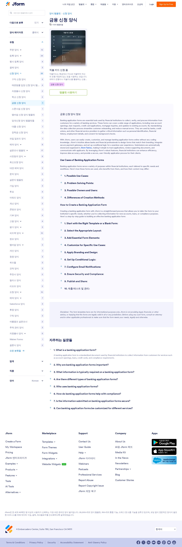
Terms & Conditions (15, 542)
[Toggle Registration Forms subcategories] (20, 55)
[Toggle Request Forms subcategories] (20, 292)
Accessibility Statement (72, 542)
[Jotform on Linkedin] (148, 542)
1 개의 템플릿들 (57, 25)
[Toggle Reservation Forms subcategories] (20, 298)
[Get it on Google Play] (164, 442)
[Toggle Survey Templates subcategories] (27, 150)
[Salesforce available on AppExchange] (164, 460)
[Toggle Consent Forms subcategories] (25, 156)
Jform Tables (86, 148)
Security (52, 542)
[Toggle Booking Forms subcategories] (20, 144)
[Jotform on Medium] (154, 542)
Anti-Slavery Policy (97, 542)
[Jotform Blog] (159, 542)
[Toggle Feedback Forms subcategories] (22, 233)
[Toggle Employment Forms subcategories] (20, 221)
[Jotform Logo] (15, 4)
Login (151, 4)
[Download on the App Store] (164, 451)
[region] (27, 201)
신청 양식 (67, 13)
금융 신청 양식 (63, 20)
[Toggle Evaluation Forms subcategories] (20, 227)
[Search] (11, 13)
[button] (27, 23)
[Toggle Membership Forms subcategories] (22, 245)
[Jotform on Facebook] (138, 542)
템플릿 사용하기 (68, 92)
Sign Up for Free (166, 4)
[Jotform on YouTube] (169, 542)
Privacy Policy (36, 542)
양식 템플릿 (55, 13)
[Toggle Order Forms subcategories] (20, 49)
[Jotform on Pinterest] (164, 542)
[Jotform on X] (143, 542)
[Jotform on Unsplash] (174, 542)
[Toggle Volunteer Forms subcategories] (25, 333)
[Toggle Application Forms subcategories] (20, 73)
